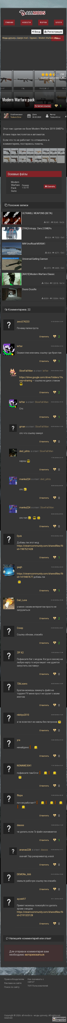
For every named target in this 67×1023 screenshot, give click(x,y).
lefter (20, 346)
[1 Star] (43, 74)
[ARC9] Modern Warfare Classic (38, 274)
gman (22, 426)
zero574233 (23, 321)
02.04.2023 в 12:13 (57, 346)
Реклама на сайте (12, 983)
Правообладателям (14, 979)
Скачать (51, 186)
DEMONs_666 (24, 874)
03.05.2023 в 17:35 (57, 426)
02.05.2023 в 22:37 (57, 628)
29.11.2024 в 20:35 (57, 899)
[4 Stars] (54, 74)
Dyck (19, 536)
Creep (20, 628)
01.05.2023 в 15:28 (57, 600)
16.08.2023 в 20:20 (57, 795)
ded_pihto (24, 451)
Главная (9, 22)
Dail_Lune (22, 600)
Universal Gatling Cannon (35, 259)
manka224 (24, 479)
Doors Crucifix (29, 289)
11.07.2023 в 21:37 (57, 765)
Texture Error (15, 117)
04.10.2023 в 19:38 (57, 874)
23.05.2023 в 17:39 (57, 714)
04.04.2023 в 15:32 (57, 370)
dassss (20, 825)
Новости (26, 22)
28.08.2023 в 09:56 (57, 485)
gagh (19, 567)
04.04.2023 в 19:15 (57, 402)
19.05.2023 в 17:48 (57, 652)
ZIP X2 (20, 652)
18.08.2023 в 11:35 (57, 825)
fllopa (20, 795)
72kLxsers (22, 683)
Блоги (59, 22)
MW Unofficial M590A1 (33, 243)
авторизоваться (34, 954)
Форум (43, 22)
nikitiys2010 (23, 714)
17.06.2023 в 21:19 (57, 457)
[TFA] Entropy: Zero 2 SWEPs (37, 228)
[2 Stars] (47, 74)
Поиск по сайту (11, 987)
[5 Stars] (58, 74)
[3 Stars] (50, 74)
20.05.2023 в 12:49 (57, 683)
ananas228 (25, 849)
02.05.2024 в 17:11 (57, 849)
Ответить (44, 336)
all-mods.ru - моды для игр (34, 1015)
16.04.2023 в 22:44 (57, 567)
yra (18, 740)
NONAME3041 (24, 765)
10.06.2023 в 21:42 (57, 740)
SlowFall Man (26, 370)
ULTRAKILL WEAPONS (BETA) (37, 213)
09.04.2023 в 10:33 (57, 536)
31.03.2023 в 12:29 (57, 321)
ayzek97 (21, 899)
